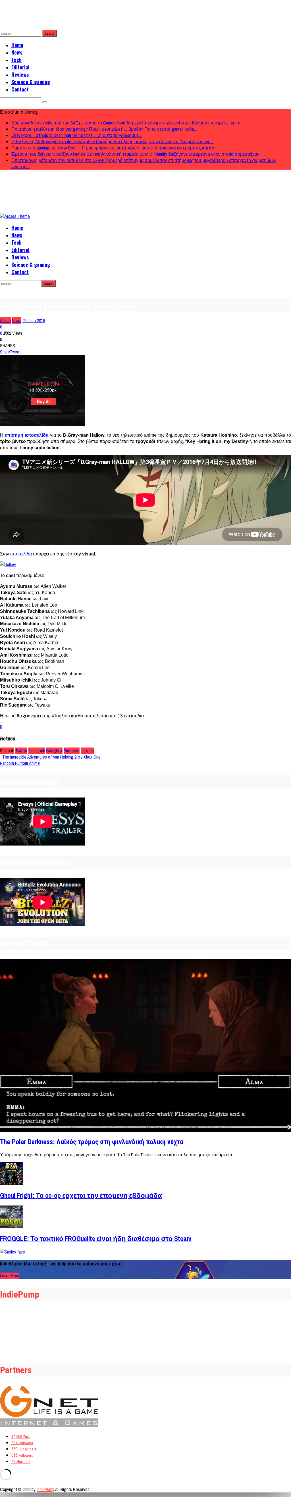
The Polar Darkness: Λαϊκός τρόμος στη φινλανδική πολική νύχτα (91, 1142)
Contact (20, 89)
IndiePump (45, 1489)
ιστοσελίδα (21, 553)
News (16, 52)
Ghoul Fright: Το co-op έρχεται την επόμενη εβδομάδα (81, 1195)
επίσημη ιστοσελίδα (27, 435)
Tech (16, 59)
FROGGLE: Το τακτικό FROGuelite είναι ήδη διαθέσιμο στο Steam (96, 1238)
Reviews (20, 74)
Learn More (9, 1276)
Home (17, 45)
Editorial (20, 67)
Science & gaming (30, 82)
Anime (5, 320)
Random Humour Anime (20, 763)
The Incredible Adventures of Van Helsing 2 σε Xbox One (51, 757)
